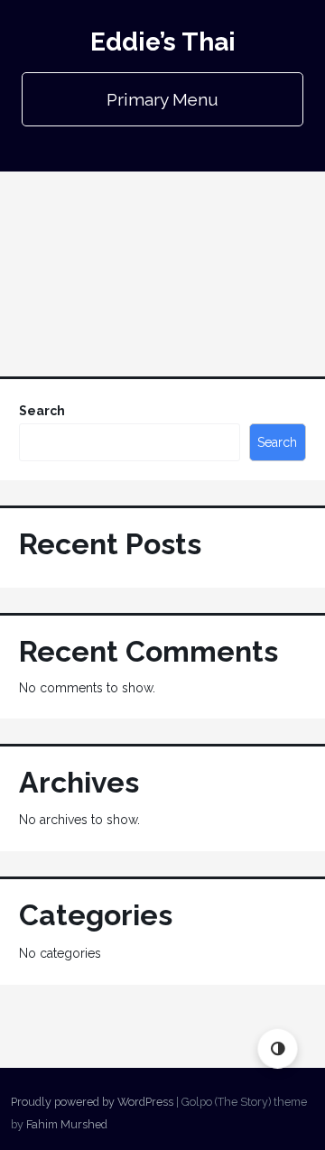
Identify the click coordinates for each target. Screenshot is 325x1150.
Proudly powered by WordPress (92, 1101)
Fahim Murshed (66, 1124)
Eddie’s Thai (163, 42)
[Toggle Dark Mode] (277, 1048)
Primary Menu (162, 99)
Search (42, 410)
